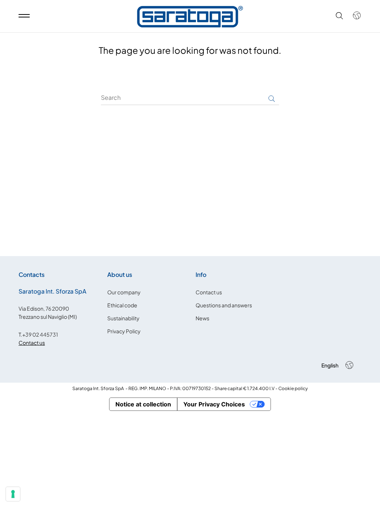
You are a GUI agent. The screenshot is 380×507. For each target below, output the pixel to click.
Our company (124, 292)
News (202, 318)
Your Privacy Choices (214, 404)
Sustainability (123, 318)
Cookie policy (293, 388)
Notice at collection (143, 404)
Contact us (32, 342)
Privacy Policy (124, 331)
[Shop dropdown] (353, 15)
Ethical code (122, 305)
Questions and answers (224, 305)
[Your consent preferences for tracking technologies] (13, 494)
